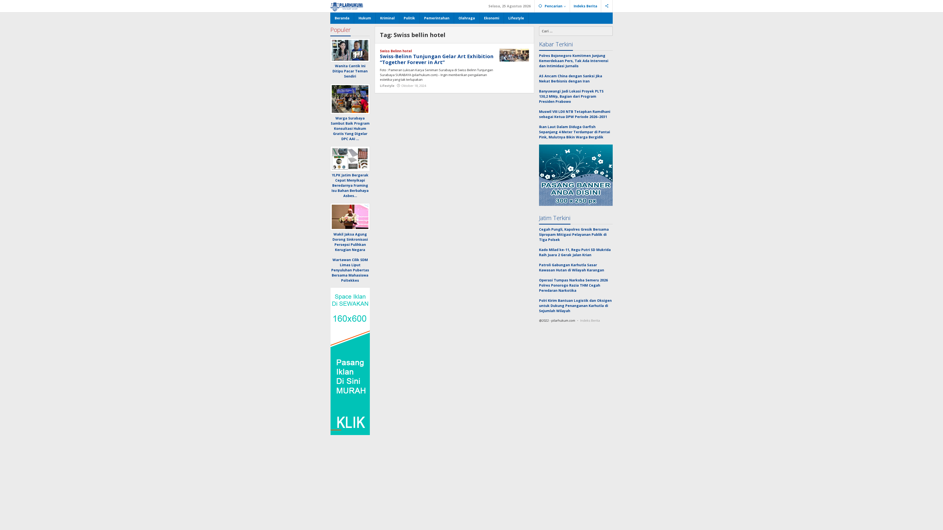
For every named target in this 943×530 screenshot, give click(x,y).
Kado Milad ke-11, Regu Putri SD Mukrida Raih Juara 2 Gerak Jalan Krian (575, 252)
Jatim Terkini (554, 218)
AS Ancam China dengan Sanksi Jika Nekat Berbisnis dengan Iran (570, 78)
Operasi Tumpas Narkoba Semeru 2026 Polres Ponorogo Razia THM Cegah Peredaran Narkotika (573, 285)
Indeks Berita (590, 320)
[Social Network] (607, 6)
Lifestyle (387, 85)
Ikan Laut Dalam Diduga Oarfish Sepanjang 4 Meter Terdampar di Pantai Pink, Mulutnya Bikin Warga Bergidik (574, 131)
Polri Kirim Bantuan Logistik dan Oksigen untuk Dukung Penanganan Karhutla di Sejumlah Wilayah (575, 305)
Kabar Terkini (556, 44)
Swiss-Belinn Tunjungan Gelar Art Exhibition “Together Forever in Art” (437, 59)
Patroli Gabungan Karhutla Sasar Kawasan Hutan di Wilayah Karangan (571, 267)
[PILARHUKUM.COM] (346, 6)
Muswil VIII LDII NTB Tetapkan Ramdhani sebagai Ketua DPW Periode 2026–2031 (574, 114)
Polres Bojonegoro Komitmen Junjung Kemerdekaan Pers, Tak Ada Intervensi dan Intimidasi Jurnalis (573, 60)
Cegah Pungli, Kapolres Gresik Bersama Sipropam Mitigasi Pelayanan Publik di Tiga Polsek (574, 234)
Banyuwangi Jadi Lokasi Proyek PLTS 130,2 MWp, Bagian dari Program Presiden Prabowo (571, 96)
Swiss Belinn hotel (396, 51)
